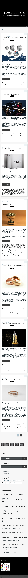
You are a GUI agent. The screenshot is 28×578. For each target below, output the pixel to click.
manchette (22, 427)
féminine (14, 138)
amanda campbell (15, 424)
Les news (16, 82)
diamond (13, 427)
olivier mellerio (16, 248)
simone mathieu (10, 255)
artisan (18, 252)
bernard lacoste (21, 254)
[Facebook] (3, 444)
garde (13, 191)
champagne (17, 189)
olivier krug (11, 192)
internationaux (14, 249)
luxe (18, 138)
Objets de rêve (18, 134)
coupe (20, 251)
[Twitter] (7, 444)
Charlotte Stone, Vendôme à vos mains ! (11, 94)
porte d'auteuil (10, 250)
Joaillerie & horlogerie (19, 133)
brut (22, 189)
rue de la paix (22, 247)
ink (15, 367)
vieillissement (7, 191)
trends (22, 367)
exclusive (6, 369)
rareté (15, 191)
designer (13, 136)
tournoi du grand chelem (14, 251)
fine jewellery (17, 246)
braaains (6, 428)
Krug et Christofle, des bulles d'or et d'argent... (13, 148)
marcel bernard (16, 255)
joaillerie (9, 135)
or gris (23, 136)
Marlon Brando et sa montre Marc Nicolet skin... (13, 500)
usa (8, 425)
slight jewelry (21, 424)
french (7, 136)
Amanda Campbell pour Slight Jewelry (11, 379)
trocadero (6, 140)
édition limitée (20, 368)
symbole (9, 249)
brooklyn (5, 425)
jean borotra (11, 254)
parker (22, 365)
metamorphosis (19, 428)
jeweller (12, 247)
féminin (17, 138)
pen (5, 367)
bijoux (19, 135)
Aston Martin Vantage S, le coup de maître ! (14, 494)
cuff (25, 427)
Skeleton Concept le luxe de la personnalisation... (11, 512)
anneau (7, 138)
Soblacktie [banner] (14, 13)
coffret (7, 193)
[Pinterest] (12, 444)
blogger (10, 138)
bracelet (3, 428)
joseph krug (6, 192)
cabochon (13, 140)
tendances (4, 138)
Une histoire (17, 245)
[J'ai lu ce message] (26, 575)
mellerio (7, 246)
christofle (15, 193)
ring (3, 136)
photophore (7, 194)
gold (16, 136)
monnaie (3, 85)
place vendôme (17, 247)
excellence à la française (20, 84)
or (6, 85)
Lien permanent (6, 82)
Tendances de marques (6, 83)
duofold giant (22, 370)
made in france (22, 369)
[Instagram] (17, 444)
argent (8, 85)
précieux (3, 248)
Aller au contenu (3, 1)
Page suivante (24, 435)
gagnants (9, 252)
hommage (13, 253)
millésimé (14, 190)
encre (13, 367)
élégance (18, 480)
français (23, 253)
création (10, 136)
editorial (3, 480)
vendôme (17, 313)
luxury (21, 138)
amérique (18, 425)
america (14, 425)
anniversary (15, 368)
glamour (15, 482)
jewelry (12, 135)
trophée (5, 252)
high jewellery (22, 246)
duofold (3, 371)
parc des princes (16, 250)
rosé (20, 189)
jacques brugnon (5, 254)
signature (6, 368)
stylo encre (10, 367)
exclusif (10, 369)
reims (3, 192)
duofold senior (16, 370)
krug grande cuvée (16, 192)
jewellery (15, 135)
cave (10, 191)
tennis (21, 250)
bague (24, 135)
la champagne (7, 190)
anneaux (11, 138)
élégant (20, 138)
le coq (14, 85)
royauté (6, 249)
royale (10, 140)
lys (19, 248)
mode (24, 138)
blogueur (13, 138)
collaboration (6, 84)
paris (5, 136)
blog (17, 138)
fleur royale (22, 248)
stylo (7, 367)
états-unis (11, 425)
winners (12, 252)
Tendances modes (5, 424)
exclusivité (18, 191)
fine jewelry (11, 426)
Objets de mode (21, 82)
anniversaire (10, 368)
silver (21, 193)
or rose (20, 136)
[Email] (22, 444)
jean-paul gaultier (13, 84)
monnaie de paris (17, 83)
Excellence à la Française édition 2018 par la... (14, 551)
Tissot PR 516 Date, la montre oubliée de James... (13, 519)
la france (11, 85)
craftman (21, 252)
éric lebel (21, 192)
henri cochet (15, 254)
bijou (21, 135)
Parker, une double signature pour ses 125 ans (13, 323)
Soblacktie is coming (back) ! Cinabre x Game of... (14, 538)
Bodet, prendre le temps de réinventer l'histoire (13, 526)
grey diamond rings (12, 428)
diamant (9, 427)
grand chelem (7, 251)
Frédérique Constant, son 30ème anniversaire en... (14, 545)
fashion (7, 138)
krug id (11, 190)
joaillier (7, 247)
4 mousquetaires (18, 253)
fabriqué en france (5, 370)
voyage (22, 191)
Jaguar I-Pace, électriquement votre (12, 532)
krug (13, 189)
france (22, 190)
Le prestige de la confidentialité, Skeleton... (14, 506)
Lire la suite (7, 78)
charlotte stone (4, 135)
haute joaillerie (12, 246)
